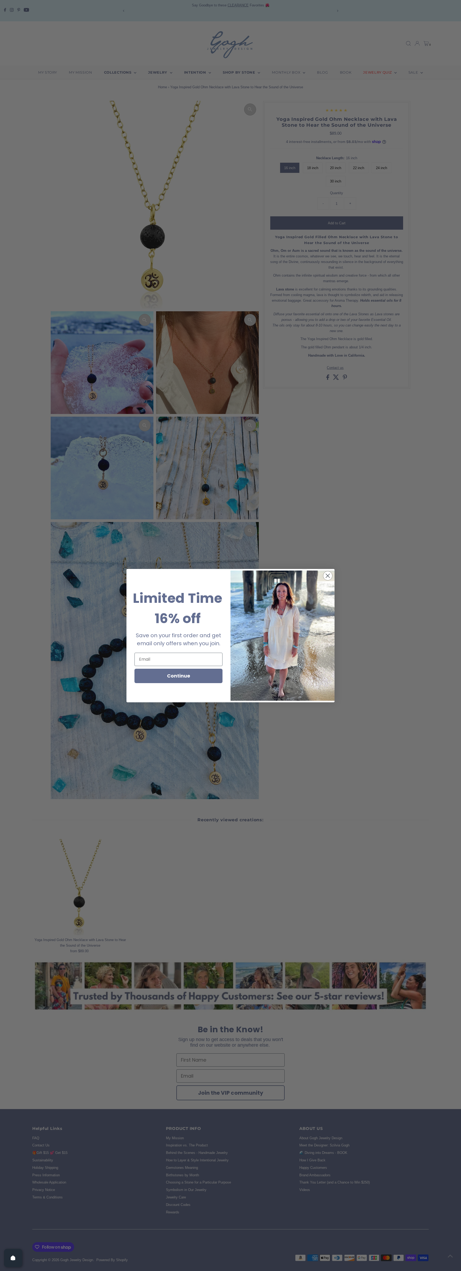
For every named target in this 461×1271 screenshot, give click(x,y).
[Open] (13, 1258)
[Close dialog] (327, 575)
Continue (178, 675)
